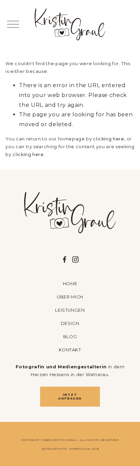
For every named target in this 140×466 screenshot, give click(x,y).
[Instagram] (75, 259)
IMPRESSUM (79, 448)
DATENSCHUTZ (54, 448)
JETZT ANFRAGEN (70, 396)
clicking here (108, 138)
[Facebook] (64, 259)
